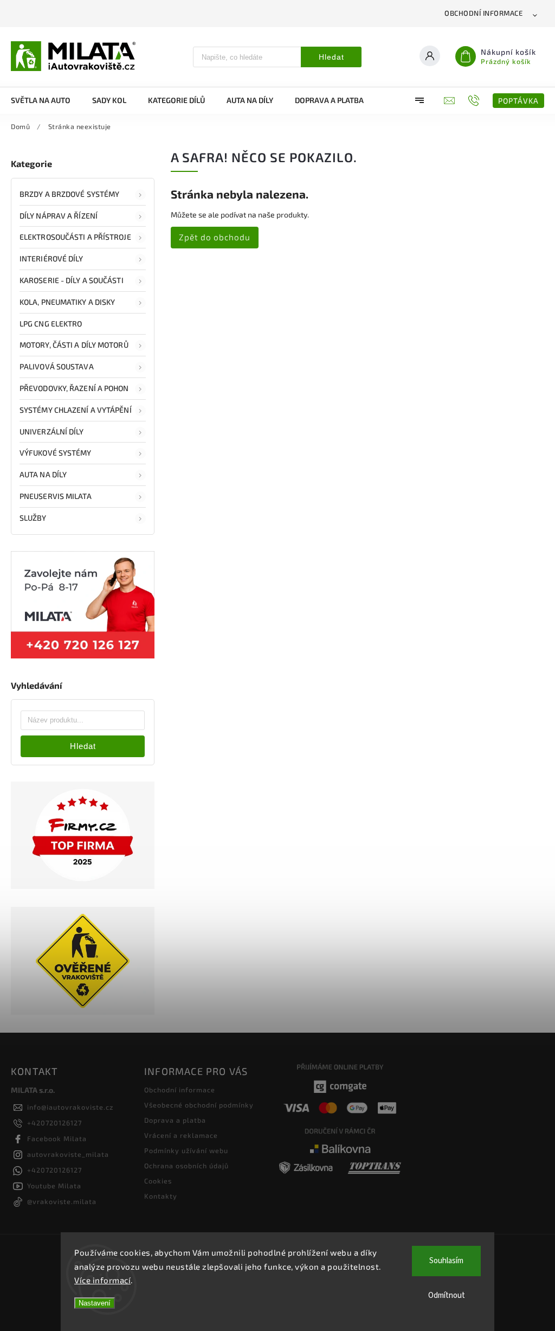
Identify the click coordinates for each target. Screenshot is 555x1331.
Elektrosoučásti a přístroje (75, 236)
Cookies (158, 1180)
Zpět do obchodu (214, 237)
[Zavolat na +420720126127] (475, 100)
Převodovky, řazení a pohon (74, 388)
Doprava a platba (175, 1120)
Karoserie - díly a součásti (72, 280)
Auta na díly (43, 474)
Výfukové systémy (56, 452)
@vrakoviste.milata (61, 1201)
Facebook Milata (57, 1138)
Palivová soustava (57, 366)
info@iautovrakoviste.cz (70, 1107)
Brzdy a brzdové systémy (69, 194)
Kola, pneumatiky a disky (67, 301)
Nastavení (95, 1303)
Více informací (102, 1280)
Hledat (331, 57)
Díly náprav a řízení (59, 215)
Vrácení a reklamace (181, 1135)
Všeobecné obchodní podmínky (199, 1104)
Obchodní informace (483, 13)
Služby (33, 517)
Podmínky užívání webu (186, 1150)
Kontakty (160, 1196)
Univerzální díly (52, 431)
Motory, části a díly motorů (74, 344)
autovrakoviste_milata (68, 1154)
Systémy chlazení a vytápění (76, 409)
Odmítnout (446, 1295)
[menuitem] (46, 100)
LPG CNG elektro (51, 323)
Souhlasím (446, 1260)
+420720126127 (54, 1122)
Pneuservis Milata (56, 496)
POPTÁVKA (518, 100)
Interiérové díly (51, 258)
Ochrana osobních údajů (186, 1165)
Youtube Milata (54, 1185)
